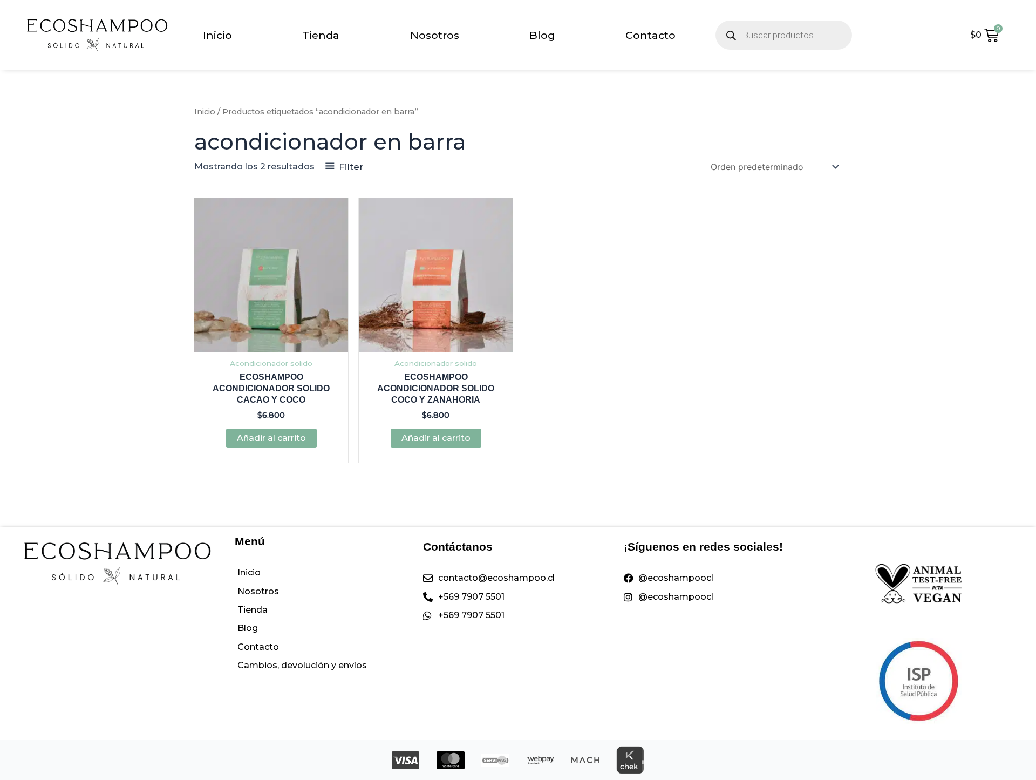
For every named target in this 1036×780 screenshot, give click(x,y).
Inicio (217, 35)
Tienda (320, 35)
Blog (542, 35)
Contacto (650, 35)
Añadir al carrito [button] (271, 438)
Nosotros (434, 35)
